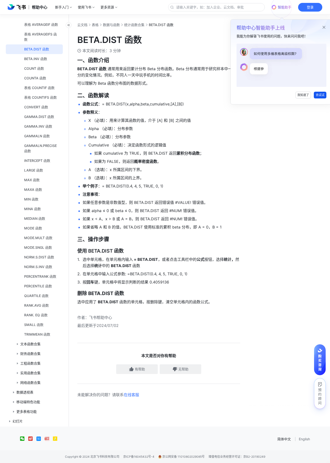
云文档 (82, 25)
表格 (95, 25)
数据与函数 (111, 25)
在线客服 (131, 394)
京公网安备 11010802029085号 (183, 456)
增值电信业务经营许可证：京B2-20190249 (236, 456)
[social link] (24, 438)
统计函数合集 (134, 25)
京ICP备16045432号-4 (138, 456)
